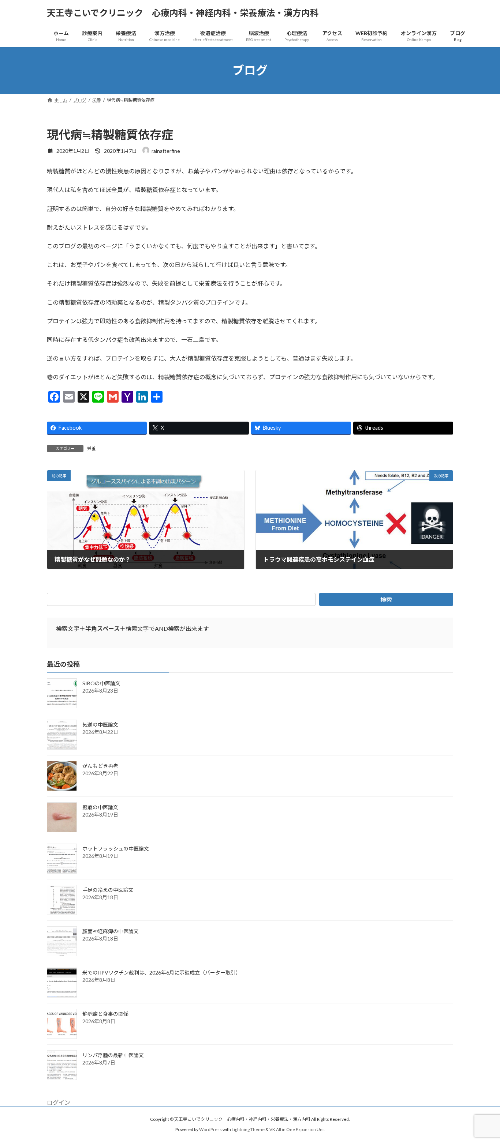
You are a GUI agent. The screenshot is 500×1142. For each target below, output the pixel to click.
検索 (386, 599)
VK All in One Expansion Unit (297, 1129)
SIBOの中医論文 (101, 683)
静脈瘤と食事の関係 (105, 1014)
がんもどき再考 (100, 766)
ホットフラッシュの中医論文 (115, 848)
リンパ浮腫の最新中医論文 (113, 1055)
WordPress (210, 1129)
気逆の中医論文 (100, 724)
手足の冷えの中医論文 (108, 890)
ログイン (58, 1102)
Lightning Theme (248, 1129)
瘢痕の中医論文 (100, 807)
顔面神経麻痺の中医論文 (110, 931)
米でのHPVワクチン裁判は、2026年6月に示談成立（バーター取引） (161, 972)
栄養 (91, 448)
